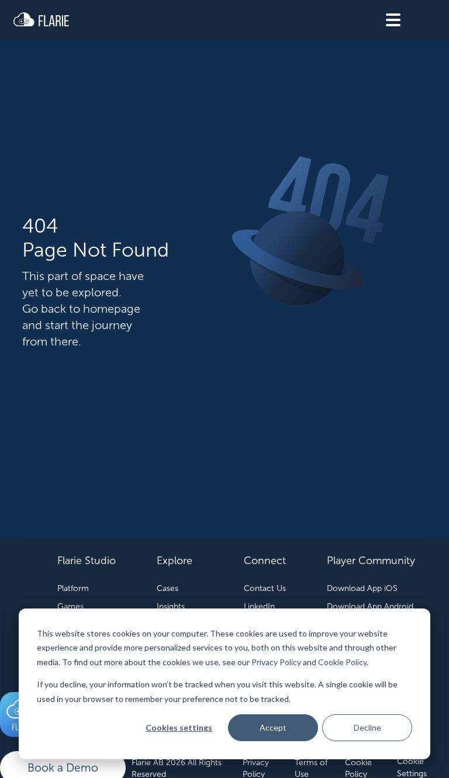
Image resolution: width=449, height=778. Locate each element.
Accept (273, 727)
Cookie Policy (342, 662)
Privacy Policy (276, 662)
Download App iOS (362, 588)
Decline (367, 727)
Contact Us (265, 588)
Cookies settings (179, 727)
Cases (167, 588)
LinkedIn (259, 606)
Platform (73, 588)
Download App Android (370, 606)
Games (70, 606)
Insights (171, 606)
